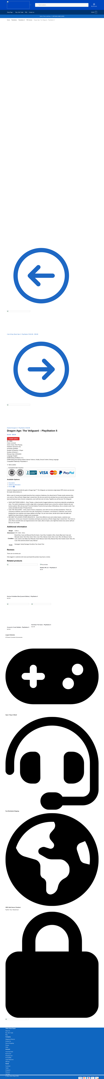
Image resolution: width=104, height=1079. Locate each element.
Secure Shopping (9, 1043)
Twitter (7, 1068)
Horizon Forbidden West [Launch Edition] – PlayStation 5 (22, 596)
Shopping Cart (8, 1055)
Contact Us (8, 1041)
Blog (6, 1034)
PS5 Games (29, 20)
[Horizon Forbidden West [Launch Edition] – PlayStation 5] (22, 579)
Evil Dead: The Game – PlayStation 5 (41, 624)
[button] (94, 12)
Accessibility (8, 1057)
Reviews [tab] (11, 486)
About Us (7, 1030)
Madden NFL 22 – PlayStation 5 (48, 567)
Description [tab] (12, 483)
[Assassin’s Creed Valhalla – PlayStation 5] (18, 614)
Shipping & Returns (10, 1039)
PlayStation (14, 20)
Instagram (7, 1070)
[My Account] (30, 5)
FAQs (6, 1047)
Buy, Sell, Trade (9, 1032)
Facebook (7, 1066)
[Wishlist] (35, 566)
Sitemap (7, 1061)
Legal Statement (9, 1059)
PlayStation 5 (21, 20)
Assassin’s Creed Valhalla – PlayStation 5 (18, 627)
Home (8, 20)
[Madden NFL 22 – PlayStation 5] (48, 565)
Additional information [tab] (14, 484)
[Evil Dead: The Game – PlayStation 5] (41, 613)
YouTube (7, 1074)
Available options (13, 438)
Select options (22, 601)
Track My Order (9, 1051)
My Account (94, 6)
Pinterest (7, 1072)
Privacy (7, 1045)
